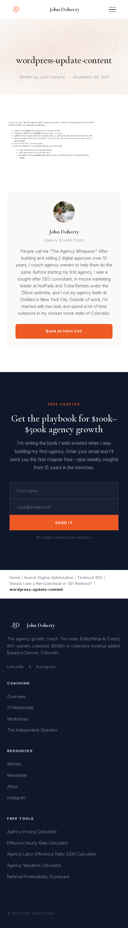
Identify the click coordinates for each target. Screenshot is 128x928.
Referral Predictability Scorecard (38, 876)
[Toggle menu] (112, 9)
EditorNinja (91, 638)
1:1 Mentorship (20, 707)
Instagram (46, 666)
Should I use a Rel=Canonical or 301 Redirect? (51, 583)
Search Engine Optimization (48, 577)
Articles (14, 764)
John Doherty (64, 9)
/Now (12, 786)
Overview (16, 696)
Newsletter (17, 775)
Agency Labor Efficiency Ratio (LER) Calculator (52, 854)
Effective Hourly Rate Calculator (37, 843)
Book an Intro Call (64, 331)
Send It (64, 522)
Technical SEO (90, 577)
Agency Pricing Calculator (32, 831)
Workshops (18, 719)
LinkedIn (15, 666)
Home (15, 577)
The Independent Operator (32, 730)
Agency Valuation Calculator (34, 865)
